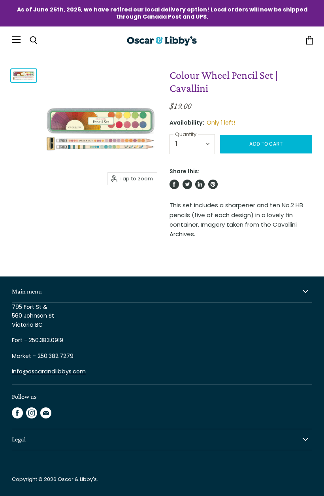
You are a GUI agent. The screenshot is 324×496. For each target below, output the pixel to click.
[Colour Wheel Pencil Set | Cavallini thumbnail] (23, 75)
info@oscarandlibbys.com (49, 371)
